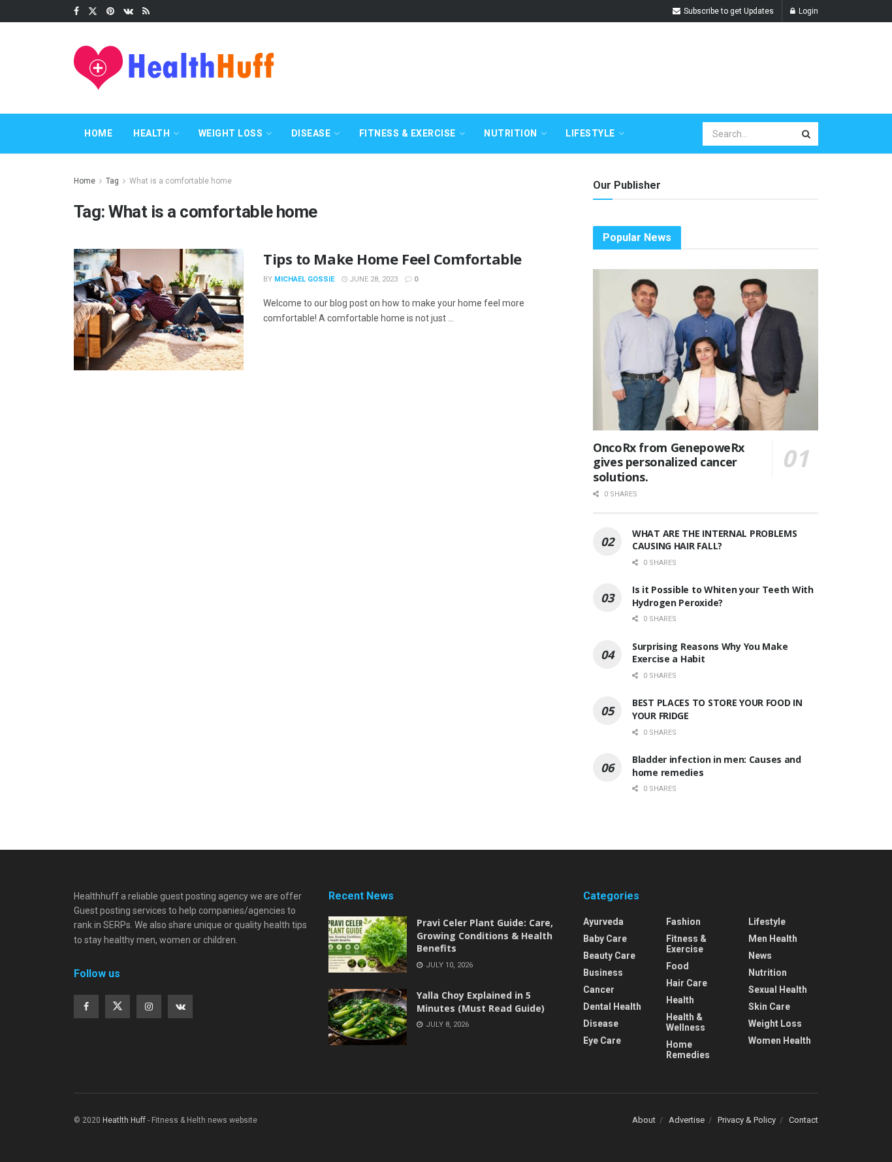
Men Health (772, 938)
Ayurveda (603, 921)
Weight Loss (231, 133)
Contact (803, 1120)
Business (603, 972)
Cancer (598, 989)
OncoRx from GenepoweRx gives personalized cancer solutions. (668, 462)
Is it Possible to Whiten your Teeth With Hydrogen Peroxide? (723, 596)
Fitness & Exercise (407, 133)
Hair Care (686, 983)
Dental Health (612, 1006)
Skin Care (769, 1006)
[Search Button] (807, 134)
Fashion (683, 921)
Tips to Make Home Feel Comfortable (392, 258)
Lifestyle (590, 133)
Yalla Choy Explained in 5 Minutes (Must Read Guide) (481, 1001)
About (644, 1120)
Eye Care (602, 1040)
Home (98, 133)
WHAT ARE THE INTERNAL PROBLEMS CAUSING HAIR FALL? (714, 540)
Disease (311, 133)
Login (807, 11)
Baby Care (605, 938)
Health (151, 133)
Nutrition (510, 133)
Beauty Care (609, 955)
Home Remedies (688, 1049)
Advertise (687, 1120)
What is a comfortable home (180, 181)
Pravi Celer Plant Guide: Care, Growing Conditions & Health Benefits (485, 935)
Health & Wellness (685, 1022)
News (760, 955)
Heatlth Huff (124, 1120)
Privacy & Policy (747, 1120)
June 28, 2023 (372, 279)
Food (677, 966)
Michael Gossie (304, 279)
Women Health (779, 1040)
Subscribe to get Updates (728, 11)
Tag (112, 181)
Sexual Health (777, 989)
